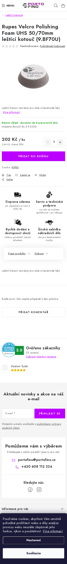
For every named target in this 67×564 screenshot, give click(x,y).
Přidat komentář (34, 312)
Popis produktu (16, 253)
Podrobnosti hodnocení (52, 46)
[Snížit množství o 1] (47, 142)
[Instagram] (39, 489)
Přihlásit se (49, 413)
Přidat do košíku (33, 156)
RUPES (15, 167)
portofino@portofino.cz (37, 459)
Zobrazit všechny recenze (41, 356)
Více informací (53, 531)
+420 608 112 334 (36, 466)
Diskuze (39, 253)
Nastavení (33, 540)
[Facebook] (30, 489)
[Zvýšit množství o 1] (60, 142)
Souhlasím (33, 553)
